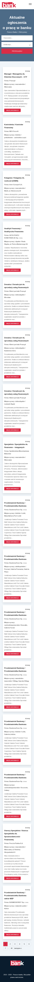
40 (11, 948)
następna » (18, 948)
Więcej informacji (12, 110)
